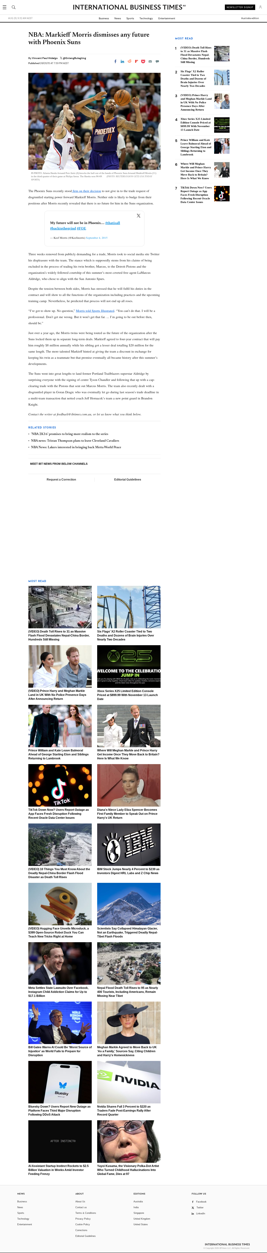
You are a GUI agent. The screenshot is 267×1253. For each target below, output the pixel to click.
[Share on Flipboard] (136, 61)
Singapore (139, 1213)
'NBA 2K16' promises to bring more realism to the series (69, 434)
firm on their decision (86, 191)
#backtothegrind (63, 228)
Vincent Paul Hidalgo (45, 58)
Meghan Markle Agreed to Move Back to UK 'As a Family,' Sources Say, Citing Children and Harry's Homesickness (127, 1051)
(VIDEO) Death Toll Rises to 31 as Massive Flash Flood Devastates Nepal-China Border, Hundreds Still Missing (59, 635)
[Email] (150, 61)
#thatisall (112, 223)
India (136, 1207)
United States (141, 1224)
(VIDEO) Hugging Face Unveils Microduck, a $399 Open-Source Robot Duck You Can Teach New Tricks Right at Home (58, 932)
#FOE (81, 228)
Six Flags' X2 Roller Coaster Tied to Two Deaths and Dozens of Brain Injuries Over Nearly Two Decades (125, 635)
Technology (146, 18)
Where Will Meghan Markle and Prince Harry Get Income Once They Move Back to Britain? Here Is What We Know (128, 754)
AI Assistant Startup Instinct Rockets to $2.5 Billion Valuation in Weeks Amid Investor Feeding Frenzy (58, 1169)
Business (104, 18)
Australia (138, 1201)
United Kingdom (142, 1218)
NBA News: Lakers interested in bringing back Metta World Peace (76, 447)
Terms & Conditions (85, 1213)
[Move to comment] (157, 61)
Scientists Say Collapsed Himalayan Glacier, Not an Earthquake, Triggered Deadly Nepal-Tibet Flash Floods (127, 932)
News (117, 18)
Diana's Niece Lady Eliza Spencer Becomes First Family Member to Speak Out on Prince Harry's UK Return (127, 813)
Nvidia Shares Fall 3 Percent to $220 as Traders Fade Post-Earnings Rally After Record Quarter (124, 1110)
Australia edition (250, 18)
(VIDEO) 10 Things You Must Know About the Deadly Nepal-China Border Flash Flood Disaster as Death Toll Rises (59, 873)
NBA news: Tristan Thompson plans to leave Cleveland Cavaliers (75, 441)
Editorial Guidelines (127, 479)
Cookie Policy (82, 1224)
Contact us (81, 1207)
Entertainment (166, 18)
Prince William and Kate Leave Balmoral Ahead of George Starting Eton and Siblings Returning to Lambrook (58, 754)
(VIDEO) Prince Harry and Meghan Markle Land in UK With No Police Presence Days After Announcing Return (57, 694)
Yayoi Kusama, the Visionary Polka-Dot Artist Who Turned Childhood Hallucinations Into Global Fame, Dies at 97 (128, 1169)
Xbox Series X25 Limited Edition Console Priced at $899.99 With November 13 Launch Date (127, 695)
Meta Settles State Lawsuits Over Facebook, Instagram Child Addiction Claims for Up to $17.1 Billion (58, 991)
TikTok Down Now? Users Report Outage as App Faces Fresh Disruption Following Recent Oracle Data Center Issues (58, 813)
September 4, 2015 (97, 237)
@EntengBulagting (74, 58)
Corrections (81, 1230)
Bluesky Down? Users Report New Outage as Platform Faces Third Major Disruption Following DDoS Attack (59, 1110)
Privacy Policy (83, 1218)
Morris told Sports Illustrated (95, 310)
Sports (130, 18)
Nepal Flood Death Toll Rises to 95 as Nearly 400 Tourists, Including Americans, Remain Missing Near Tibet (127, 991)
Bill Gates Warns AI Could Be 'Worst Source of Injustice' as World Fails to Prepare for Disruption (60, 1051)
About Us (80, 1201)
